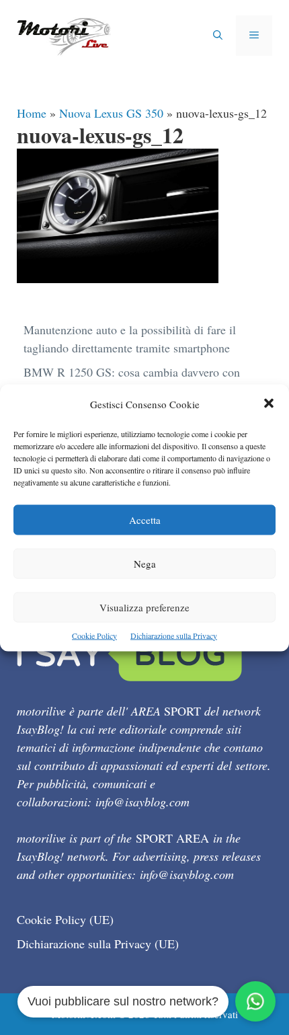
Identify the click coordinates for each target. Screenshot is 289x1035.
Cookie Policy (94, 634)
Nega (145, 563)
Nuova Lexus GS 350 (111, 113)
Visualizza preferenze (144, 606)
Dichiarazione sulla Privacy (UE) (98, 943)
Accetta (145, 519)
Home (31, 113)
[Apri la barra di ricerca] (218, 35)
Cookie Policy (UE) (65, 919)
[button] (269, 404)
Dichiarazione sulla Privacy (173, 634)
